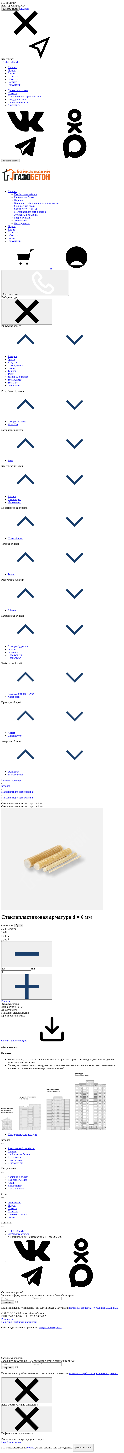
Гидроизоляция (22, 217)
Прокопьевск (15, 657)
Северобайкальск (17, 421)
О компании (14, 84)
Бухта (19, 925)
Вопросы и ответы (18, 102)
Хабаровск (14, 696)
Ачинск (12, 496)
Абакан (12, 610)
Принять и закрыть (83, 1447)
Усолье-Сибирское (18, 376)
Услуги (12, 70)
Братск (11, 359)
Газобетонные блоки (25, 194)
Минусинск (14, 502)
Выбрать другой (10, 9)
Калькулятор (15, 1185)
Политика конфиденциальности (19, 1322)
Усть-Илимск (15, 379)
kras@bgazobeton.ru (18, 1234)
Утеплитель (20, 220)
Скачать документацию (14, 1040)
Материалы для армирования (30, 211)
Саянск (12, 368)
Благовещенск (15, 774)
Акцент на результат (50, 1327)
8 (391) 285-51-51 (17, 1231)
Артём (11, 732)
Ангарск (12, 356)
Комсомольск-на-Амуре (21, 693)
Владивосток (15, 735)
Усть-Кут (12, 382)
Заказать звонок (10, 160)
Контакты (13, 82)
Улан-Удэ (13, 424)
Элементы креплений (26, 214)
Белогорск (13, 771)
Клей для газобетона (19, 1154)
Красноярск (14, 499)
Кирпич (18, 200)
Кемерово (13, 652)
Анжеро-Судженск (18, 646)
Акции (11, 73)
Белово (12, 649)
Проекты (13, 76)
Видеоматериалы (17, 1214)
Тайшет (12, 371)
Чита (10, 460)
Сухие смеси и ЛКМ (25, 208)
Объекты (13, 79)
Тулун (11, 373)
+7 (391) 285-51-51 (11, 61)
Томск (11, 574)
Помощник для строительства (24, 96)
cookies (31, 1447)
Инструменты (22, 223)
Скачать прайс (16, 1188)
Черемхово (14, 385)
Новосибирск (15, 538)
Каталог (12, 67)
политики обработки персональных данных (93, 1307)
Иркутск (12, 362)
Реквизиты (7, 1319)
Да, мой (24, 8)
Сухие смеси (15, 1160)
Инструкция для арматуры (22, 1134)
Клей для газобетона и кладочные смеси (36, 203)
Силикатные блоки (24, 206)
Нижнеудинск (15, 365)
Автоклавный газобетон (21, 1148)
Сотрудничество (17, 99)
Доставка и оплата (18, 90)
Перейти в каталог (11, 1442)
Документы (14, 105)
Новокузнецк (15, 655)
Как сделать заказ (17, 1179)
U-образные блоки (24, 197)
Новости (12, 93)
